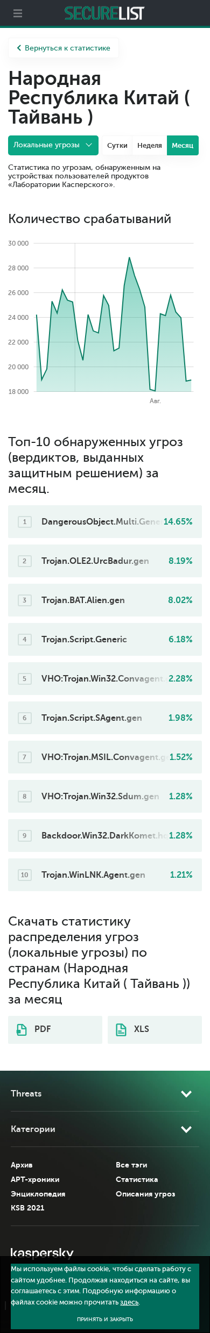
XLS (140, 1029)
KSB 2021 (27, 1207)
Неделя (149, 145)
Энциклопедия (38, 1193)
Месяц (182, 145)
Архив (22, 1164)
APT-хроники (35, 1179)
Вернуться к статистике (67, 48)
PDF (41, 1029)
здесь (129, 1302)
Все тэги (131, 1164)
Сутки (117, 145)
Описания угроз (145, 1193)
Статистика (137, 1179)
